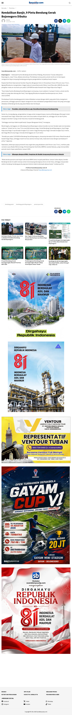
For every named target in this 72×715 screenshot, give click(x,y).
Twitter (27, 701)
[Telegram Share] (64, 21)
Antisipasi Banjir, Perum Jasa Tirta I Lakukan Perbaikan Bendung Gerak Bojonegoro (12, 237)
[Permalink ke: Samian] (3, 21)
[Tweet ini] (60, 21)
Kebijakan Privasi (51, 692)
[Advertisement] (36, 188)
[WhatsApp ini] (68, 21)
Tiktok (49, 704)
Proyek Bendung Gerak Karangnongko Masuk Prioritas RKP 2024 (11, 262)
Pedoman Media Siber (52, 694)
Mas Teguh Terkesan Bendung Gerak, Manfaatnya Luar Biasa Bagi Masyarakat (36, 237)
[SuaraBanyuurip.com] (36, 2)
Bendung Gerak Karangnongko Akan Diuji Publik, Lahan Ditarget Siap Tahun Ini (59, 262)
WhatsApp (50, 701)
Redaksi (4, 692)
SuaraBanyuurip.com (45, 170)
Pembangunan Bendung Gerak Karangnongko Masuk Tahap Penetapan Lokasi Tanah (34, 262)
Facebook (6, 701)
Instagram (6, 704)
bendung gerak (9, 204)
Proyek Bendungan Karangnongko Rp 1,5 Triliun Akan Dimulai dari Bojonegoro (59, 241)
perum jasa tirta (38, 204)
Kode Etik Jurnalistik (31, 694)
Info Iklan (27, 692)
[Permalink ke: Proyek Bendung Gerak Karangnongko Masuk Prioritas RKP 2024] (12, 253)
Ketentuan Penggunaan (9, 694)
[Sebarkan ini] (56, 21)
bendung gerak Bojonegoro (24, 204)
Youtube (28, 704)
